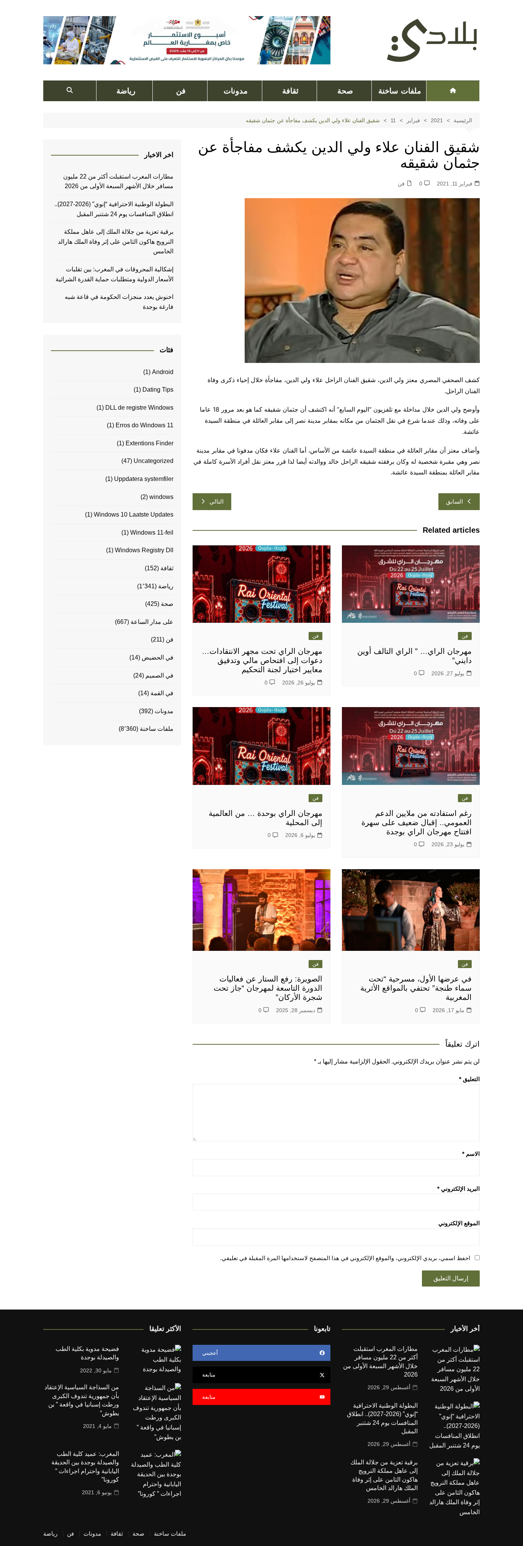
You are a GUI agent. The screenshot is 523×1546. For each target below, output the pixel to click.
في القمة (161, 693)
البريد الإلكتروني (458, 1188)
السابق (454, 501)
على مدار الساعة (152, 622)
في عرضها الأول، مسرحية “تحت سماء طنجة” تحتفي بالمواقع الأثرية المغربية (416, 988)
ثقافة (290, 91)
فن (181, 91)
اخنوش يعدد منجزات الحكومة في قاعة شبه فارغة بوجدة (119, 302)
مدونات (236, 91)
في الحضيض (157, 657)
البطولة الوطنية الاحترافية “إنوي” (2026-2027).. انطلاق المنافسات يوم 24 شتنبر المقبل (113, 209)
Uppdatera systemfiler (143, 479)
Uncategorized (153, 461)
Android (162, 372)
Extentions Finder (149, 443)
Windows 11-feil (151, 532)
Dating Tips (157, 389)
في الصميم (159, 675)
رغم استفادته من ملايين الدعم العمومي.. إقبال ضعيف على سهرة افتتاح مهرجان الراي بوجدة (416, 822)
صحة (345, 91)
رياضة (126, 91)
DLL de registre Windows (139, 407)
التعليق (469, 1079)
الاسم (471, 1153)
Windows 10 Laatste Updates (133, 514)
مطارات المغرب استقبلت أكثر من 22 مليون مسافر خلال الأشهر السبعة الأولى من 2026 (118, 181)
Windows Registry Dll (144, 550)
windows (161, 497)
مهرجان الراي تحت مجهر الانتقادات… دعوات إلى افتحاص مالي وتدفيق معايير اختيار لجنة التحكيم (262, 660)
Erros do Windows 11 (144, 425)
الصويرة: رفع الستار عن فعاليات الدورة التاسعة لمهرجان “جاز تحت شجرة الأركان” (268, 988)
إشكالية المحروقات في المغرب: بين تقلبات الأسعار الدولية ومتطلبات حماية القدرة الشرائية (113, 274)
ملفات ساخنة (399, 91)
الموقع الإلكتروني (459, 1223)
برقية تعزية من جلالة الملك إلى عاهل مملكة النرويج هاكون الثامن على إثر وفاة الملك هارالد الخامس (115, 241)
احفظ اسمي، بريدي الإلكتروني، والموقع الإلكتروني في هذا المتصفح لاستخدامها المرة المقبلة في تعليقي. (345, 1258)
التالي (216, 501)
